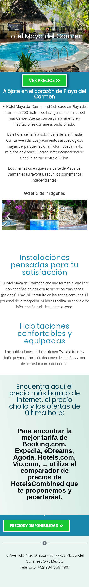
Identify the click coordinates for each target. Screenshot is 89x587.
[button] (8, 216)
